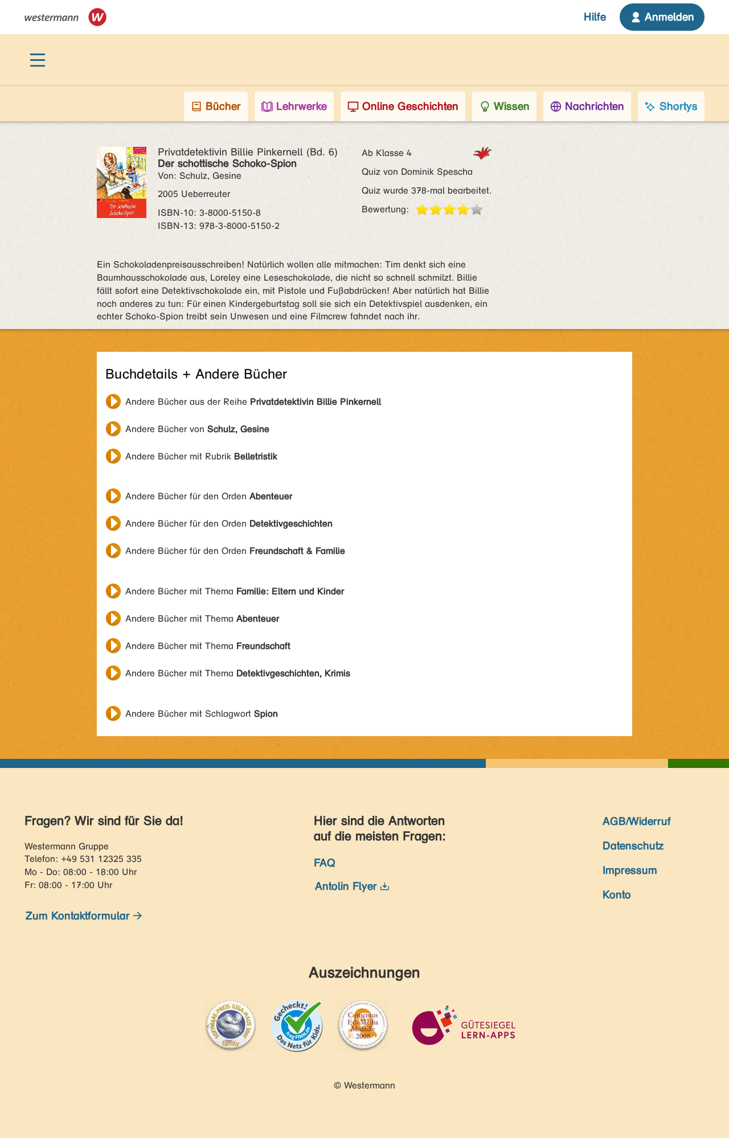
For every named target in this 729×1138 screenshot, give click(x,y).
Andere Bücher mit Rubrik (201, 456)
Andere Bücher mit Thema (234, 591)
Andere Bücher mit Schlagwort (201, 713)
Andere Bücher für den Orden (208, 496)
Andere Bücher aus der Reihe (253, 401)
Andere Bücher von (197, 429)
